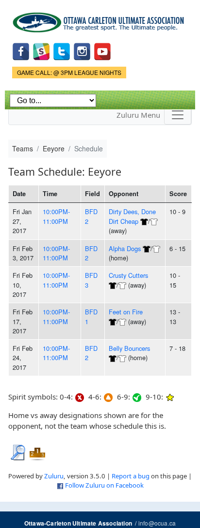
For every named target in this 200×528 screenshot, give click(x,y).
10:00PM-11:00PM (56, 216)
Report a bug (131, 476)
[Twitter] (61, 51)
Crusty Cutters (128, 275)
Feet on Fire (126, 311)
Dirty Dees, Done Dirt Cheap (132, 216)
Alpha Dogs (125, 248)
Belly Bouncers (129, 348)
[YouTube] (102, 51)
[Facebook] (21, 51)
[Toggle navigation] (177, 115)
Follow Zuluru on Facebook (104, 485)
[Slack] (41, 51)
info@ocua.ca (157, 523)
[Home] (100, 19)
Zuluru (54, 476)
